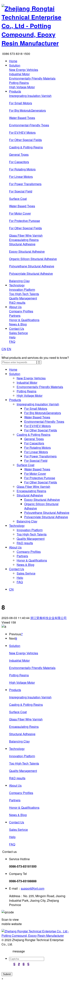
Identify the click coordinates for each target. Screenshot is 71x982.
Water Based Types (22, 118)
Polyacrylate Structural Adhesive (31, 273)
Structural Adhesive (22, 244)
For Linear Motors (21, 176)
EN (9, 349)
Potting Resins (19, 83)
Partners (14, 315)
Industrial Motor (19, 74)
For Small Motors (20, 103)
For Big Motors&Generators (27, 110)
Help (12, 337)
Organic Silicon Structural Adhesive (33, 259)
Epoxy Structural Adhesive (27, 251)
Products (15, 91)
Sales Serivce (18, 333)
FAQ (12, 341)
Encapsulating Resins (24, 240)
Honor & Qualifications (24, 320)
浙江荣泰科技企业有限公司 (48, 618)
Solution (14, 65)
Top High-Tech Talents (24, 294)
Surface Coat (18, 198)
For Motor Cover (20, 213)
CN (4, 349)
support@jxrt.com (32, 888)
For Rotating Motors (22, 169)
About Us (15, 307)
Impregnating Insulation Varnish (30, 96)
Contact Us (16, 328)
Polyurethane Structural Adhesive (31, 266)
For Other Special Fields (25, 140)
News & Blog (18, 324)
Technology (17, 285)
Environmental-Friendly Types (29, 125)
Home (13, 61)
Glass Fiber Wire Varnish (26, 235)
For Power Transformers (25, 184)
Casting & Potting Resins (26, 147)
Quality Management (23, 298)
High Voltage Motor (22, 87)
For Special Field (20, 191)
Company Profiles (21, 311)
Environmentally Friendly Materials (32, 78)
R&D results (17, 302)
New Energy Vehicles (23, 70)
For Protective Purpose (24, 221)
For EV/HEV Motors (22, 132)
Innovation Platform (22, 289)
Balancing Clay (19, 281)
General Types (19, 154)
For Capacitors (19, 162)
